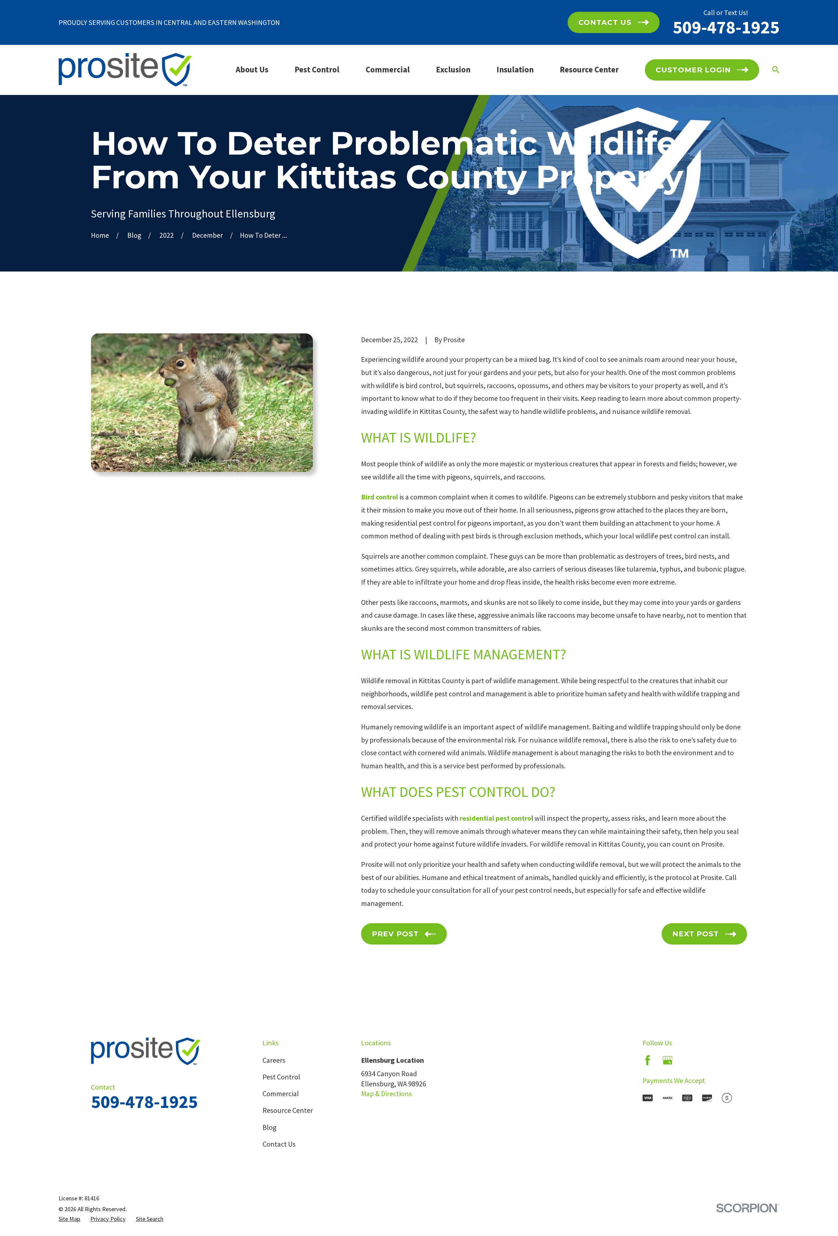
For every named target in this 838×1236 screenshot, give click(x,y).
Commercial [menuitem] (388, 70)
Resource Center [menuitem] (589, 70)
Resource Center (288, 1110)
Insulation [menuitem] (515, 70)
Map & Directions (386, 1093)
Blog (269, 1127)
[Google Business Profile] (668, 1060)
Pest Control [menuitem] (317, 70)
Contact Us (279, 1144)
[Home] (125, 69)
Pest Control (281, 1076)
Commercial (281, 1093)
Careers (274, 1060)
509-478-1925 (726, 27)
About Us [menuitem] (252, 70)
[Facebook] (648, 1060)
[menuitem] (69, 1219)
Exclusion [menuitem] (453, 70)
